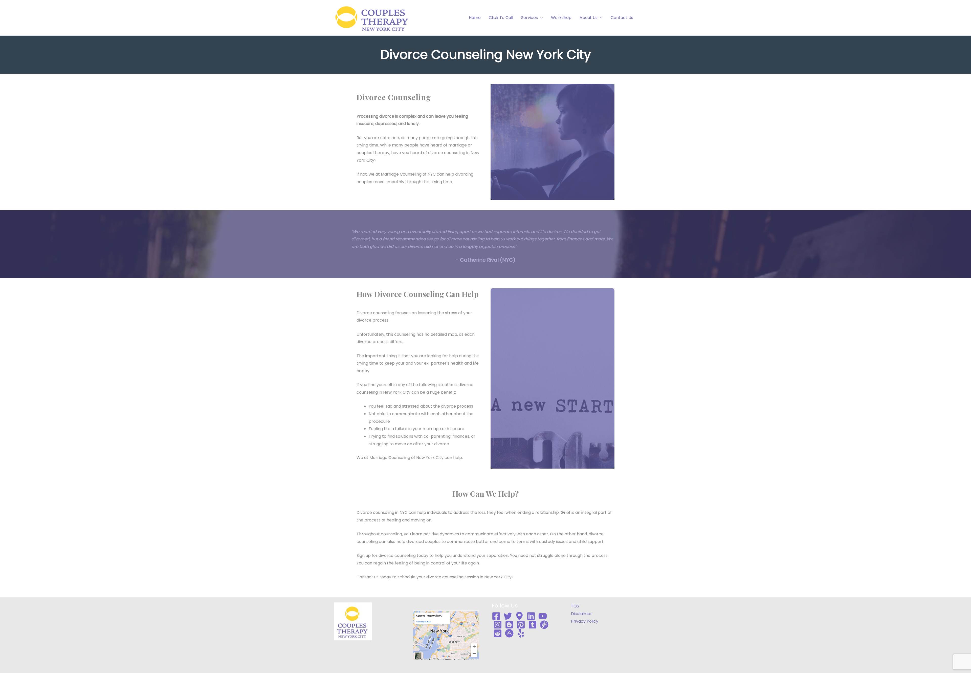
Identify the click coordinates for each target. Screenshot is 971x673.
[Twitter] (507, 616)
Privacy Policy (584, 621)
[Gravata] (544, 624)
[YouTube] (542, 616)
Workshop (561, 17)
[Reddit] (497, 633)
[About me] (509, 633)
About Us (589, 17)
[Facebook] (496, 616)
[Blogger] (509, 624)
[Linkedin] (531, 616)
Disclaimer (581, 614)
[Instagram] (497, 624)
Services (529, 17)
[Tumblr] (532, 624)
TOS (575, 606)
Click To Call (501, 17)
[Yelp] (521, 633)
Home (475, 17)
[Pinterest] (521, 624)
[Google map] (519, 616)
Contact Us (622, 17)
